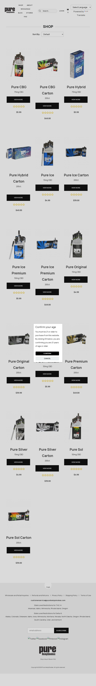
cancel (47, 358)
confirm (47, 353)
